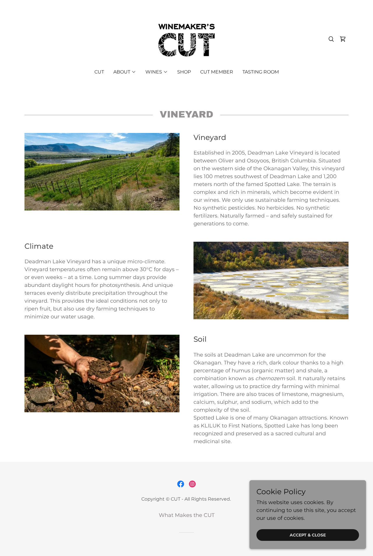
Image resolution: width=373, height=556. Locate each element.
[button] (124, 72)
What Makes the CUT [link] (186, 515)
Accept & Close (308, 535)
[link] (187, 38)
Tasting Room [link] (260, 72)
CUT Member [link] (216, 72)
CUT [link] (99, 72)
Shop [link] (184, 72)
